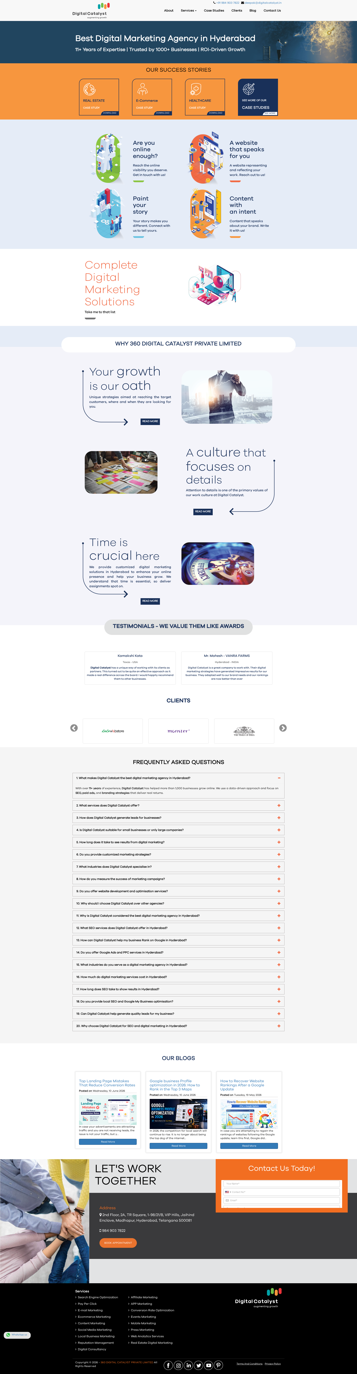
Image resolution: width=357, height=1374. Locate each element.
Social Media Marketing (95, 1329)
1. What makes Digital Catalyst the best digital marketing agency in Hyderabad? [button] (133, 778)
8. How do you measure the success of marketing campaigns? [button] (120, 879)
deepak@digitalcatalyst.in (263, 2)
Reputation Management (96, 1342)
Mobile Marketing (143, 1323)
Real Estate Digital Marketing (152, 1342)
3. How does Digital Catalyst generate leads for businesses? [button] (118, 817)
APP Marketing (141, 1303)
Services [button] (188, 10)
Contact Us (272, 10)
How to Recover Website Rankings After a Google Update (242, 1085)
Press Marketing (142, 1329)
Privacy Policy (273, 1364)
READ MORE (150, 421)
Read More (108, 1142)
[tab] (178, 778)
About (168, 10)
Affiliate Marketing (144, 1297)
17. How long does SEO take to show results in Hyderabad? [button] (117, 989)
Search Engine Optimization (98, 1297)
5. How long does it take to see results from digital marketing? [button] (120, 842)
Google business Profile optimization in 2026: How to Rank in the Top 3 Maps (175, 1085)
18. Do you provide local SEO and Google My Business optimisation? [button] (124, 1001)
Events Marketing (143, 1316)
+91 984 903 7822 (227, 2)
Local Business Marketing (96, 1336)
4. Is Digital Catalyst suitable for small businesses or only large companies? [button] (130, 830)
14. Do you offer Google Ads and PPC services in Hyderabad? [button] (119, 952)
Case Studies (214, 10)
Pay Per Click (87, 1303)
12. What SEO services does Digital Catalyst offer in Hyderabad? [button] (121, 928)
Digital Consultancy (92, 1349)
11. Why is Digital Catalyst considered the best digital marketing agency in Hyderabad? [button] (138, 915)
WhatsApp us (19, 1335)
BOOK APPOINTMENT (118, 1243)
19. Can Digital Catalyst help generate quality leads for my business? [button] (125, 1013)
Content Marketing (91, 1323)
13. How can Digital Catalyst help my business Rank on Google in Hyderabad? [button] (131, 940)
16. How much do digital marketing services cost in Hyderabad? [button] (121, 977)
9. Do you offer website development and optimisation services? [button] (122, 891)
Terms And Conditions (250, 1364)
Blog (253, 10)
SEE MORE (270, 113)
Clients (236, 10)
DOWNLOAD (109, 113)
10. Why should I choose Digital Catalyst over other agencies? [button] (120, 903)
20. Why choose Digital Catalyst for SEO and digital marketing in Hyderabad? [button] (131, 1026)
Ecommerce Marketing (94, 1316)
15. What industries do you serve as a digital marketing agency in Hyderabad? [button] (131, 964)
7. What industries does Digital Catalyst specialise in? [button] (114, 866)
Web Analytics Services (147, 1336)
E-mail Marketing (90, 1310)
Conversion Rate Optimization (152, 1310)
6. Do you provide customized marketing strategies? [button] (113, 854)
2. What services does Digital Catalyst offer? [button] (107, 805)
